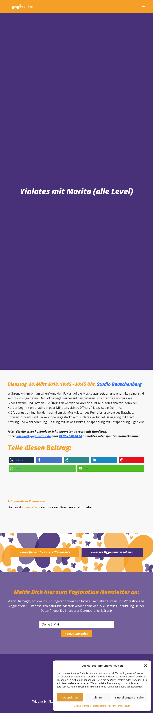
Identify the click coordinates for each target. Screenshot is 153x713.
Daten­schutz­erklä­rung (104, 705)
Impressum (124, 705)
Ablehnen (98, 697)
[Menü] (143, 6)
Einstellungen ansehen (130, 697)
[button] (145, 666)
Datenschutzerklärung (96, 611)
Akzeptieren (70, 697)
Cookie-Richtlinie (82, 705)
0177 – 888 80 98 (70, 436)
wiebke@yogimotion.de (33, 436)
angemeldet (30, 507)
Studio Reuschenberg (119, 384)
